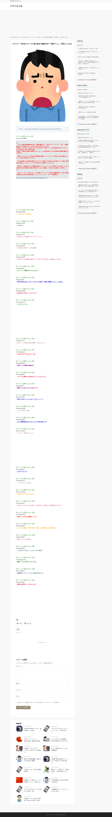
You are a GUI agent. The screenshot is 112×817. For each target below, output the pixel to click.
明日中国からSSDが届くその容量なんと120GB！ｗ (87, 74)
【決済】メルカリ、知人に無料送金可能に (32, 770)
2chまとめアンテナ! (83, 134)
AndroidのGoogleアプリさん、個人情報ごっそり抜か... (32, 729)
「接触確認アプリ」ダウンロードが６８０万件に (59, 790)
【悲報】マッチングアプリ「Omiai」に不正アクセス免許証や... (32, 750)
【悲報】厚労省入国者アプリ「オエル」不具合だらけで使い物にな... (59, 760)
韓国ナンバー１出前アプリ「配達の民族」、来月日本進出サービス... (59, 771)
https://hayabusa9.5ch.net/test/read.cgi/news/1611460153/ (43, 129)
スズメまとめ (16, 6)
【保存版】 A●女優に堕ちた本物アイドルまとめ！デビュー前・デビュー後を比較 (88, 141)
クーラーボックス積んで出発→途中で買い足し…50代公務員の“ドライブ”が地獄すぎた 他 (89, 191)
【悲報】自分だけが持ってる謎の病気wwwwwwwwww (86, 107)
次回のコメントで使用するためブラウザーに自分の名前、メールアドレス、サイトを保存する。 (39, 702)
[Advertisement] (56, 22)
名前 (18, 683)
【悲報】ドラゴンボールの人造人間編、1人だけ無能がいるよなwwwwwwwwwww (88, 102)
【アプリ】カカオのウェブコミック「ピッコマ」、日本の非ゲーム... (59, 730)
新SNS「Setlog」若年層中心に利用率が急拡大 (88, 57)
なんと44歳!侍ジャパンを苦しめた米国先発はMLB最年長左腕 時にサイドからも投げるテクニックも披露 (88, 117)
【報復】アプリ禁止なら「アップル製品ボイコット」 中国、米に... (32, 781)
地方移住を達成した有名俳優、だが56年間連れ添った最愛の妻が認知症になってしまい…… (88, 146)
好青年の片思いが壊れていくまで (85, 93)
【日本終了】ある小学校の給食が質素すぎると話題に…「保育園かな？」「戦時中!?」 (89, 152)
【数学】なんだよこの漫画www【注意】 (87, 112)
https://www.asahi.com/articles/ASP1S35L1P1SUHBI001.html (31, 177)
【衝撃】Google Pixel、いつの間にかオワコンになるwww (89, 68)
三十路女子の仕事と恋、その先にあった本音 (88, 48)
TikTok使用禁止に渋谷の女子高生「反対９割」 (59, 781)
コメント (19, 666)
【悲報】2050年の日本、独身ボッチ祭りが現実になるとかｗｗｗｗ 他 (88, 207)
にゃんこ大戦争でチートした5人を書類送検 (59, 749)
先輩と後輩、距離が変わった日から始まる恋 (88, 182)
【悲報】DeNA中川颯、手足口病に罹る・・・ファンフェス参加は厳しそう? (89, 96)
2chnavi (79, 178)
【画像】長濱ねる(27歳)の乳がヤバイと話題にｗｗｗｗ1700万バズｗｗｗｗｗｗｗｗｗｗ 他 (89, 196)
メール (18, 690)
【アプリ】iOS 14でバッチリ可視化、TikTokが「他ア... (32, 790)
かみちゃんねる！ (82, 89)
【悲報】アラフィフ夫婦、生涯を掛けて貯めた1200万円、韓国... (32, 799)
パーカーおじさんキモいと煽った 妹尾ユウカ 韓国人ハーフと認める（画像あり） (89, 157)
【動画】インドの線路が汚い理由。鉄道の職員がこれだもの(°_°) (89, 162)
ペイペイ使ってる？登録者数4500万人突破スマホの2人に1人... (60, 740)
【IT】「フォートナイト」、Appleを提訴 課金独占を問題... (32, 740)
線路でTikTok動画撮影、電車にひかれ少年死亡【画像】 (32, 759)
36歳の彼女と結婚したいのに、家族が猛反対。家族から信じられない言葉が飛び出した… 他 (88, 185)
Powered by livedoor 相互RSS (87, 80)
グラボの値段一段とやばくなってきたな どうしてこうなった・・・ (88, 52)
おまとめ (80, 45)
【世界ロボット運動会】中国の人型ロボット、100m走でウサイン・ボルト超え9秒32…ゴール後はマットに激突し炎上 (88, 62)
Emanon (63, 814)
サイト (18, 696)
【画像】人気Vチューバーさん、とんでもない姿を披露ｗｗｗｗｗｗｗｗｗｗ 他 (88, 201)
